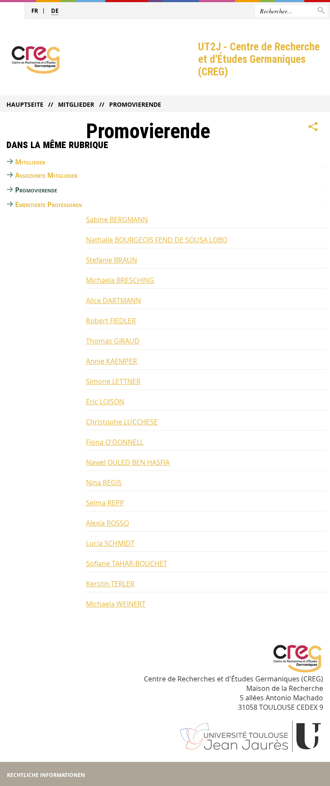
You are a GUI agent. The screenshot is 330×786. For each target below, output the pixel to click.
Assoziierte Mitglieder (46, 175)
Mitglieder (76, 104)
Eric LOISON (105, 401)
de (54, 11)
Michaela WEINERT (116, 604)
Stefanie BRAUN (111, 260)
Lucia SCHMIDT (110, 543)
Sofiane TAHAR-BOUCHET (126, 563)
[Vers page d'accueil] (99, 59)
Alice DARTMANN (113, 300)
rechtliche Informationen (46, 775)
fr (34, 11)
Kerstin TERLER (110, 583)
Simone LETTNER (113, 381)
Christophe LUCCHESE (122, 422)
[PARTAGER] (313, 127)
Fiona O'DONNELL (115, 442)
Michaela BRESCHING (120, 280)
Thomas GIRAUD (113, 341)
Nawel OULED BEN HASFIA (128, 462)
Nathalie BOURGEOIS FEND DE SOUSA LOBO (156, 239)
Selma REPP (105, 502)
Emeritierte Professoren (48, 204)
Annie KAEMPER (111, 361)
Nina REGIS (104, 482)
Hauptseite (24, 104)
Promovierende (135, 104)
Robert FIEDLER (111, 320)
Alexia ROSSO (107, 523)
